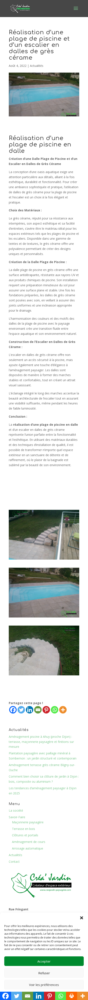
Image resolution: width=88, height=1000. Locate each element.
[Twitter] (21, 709)
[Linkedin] (29, 709)
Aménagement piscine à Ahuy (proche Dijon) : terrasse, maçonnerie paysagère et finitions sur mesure (41, 742)
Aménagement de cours (28, 842)
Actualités (36, 66)
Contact (14, 862)
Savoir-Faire (17, 817)
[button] (81, 918)
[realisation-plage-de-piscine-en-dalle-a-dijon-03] (44, 617)
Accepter (44, 961)
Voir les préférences (44, 985)
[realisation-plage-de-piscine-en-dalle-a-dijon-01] (44, 559)
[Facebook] (13, 709)
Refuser (44, 973)
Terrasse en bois (23, 829)
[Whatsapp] (54, 709)
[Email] (38, 709)
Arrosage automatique (27, 848)
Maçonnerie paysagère (28, 822)
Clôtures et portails (25, 835)
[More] (63, 709)
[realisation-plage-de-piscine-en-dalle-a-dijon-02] (44, 675)
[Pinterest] (46, 709)
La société (16, 810)
